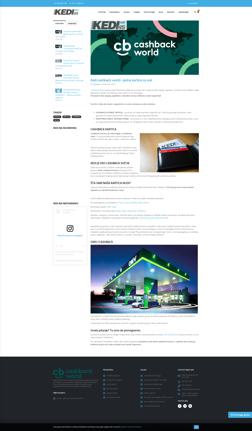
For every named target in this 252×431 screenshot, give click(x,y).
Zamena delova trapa (152, 388)
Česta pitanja (149, 12)
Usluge (126, 12)
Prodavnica (114, 12)
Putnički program (113, 375)
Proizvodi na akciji (113, 397)
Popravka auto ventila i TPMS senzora (158, 397)
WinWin (134, 202)
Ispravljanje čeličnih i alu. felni (155, 380)
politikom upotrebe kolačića (130, 427)
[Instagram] (185, 406)
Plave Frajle (121, 211)
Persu (120, 202)
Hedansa (141, 211)
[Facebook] (180, 406)
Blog (161, 12)
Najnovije (72, 23)
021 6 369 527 (187, 385)
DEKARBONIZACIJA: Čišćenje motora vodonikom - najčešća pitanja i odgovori (68, 93)
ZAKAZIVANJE (193, 3)
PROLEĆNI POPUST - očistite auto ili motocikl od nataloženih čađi (69, 63)
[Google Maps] (190, 406)
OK (196, 427)
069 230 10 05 (187, 381)
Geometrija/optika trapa (153, 384)
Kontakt (171, 12)
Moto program (112, 388)
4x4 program (111, 384)
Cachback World (97, 90)
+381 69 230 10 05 (171, 334)
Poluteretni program (114, 380)
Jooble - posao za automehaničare (70, 398)
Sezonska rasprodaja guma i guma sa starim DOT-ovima (69, 34)
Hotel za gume (149, 393)
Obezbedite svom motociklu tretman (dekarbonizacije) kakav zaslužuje (69, 78)
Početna (102, 12)
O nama (136, 12)
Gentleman (131, 211)
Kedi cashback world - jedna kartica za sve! (121, 80)
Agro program (112, 393)
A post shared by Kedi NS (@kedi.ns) (70, 260)
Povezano (59, 23)
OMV (109, 207)
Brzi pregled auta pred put (154, 402)
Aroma (127, 202)
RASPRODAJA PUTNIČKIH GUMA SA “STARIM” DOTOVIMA (68, 48)
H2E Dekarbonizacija (152, 406)
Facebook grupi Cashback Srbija (154, 218)
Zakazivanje (183, 12)
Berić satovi (143, 202)
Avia (114, 207)
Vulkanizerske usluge (152, 375)
